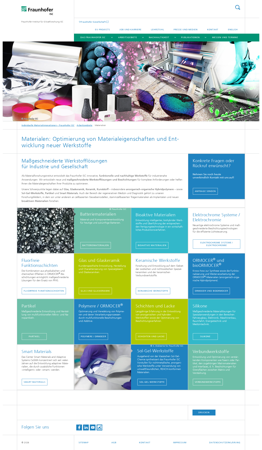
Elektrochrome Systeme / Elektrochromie (216, 244)
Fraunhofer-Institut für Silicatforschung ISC (42, 21)
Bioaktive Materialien (152, 245)
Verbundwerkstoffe (208, 382)
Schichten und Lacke (151, 336)
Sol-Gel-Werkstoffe (152, 382)
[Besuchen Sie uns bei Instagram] (99, 427)
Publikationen (190, 37)
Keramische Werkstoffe (153, 291)
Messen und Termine (225, 37)
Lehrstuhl (157, 29)
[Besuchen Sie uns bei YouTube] (93, 427)
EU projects (102, 29)
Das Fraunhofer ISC (92, 37)
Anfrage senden (205, 191)
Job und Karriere (130, 29)
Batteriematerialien (95, 245)
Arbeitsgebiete (127, 37)
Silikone (205, 336)
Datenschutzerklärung (224, 442)
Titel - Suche (237, 7)
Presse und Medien (185, 29)
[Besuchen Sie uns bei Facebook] (79, 427)
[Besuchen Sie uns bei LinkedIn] (86, 427)
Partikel (34, 336)
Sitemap (84, 442)
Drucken (203, 412)
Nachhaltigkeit (159, 37)
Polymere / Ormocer (93, 336)
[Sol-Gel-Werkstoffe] (104, 367)
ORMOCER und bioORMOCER (211, 291)
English (233, 29)
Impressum (179, 442)
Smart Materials (34, 382)
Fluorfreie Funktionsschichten (44, 291)
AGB (113, 442)
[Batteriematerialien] (47, 230)
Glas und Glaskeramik (95, 291)
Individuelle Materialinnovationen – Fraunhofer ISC (48, 125)
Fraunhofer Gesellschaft (93, 22)
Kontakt (212, 29)
